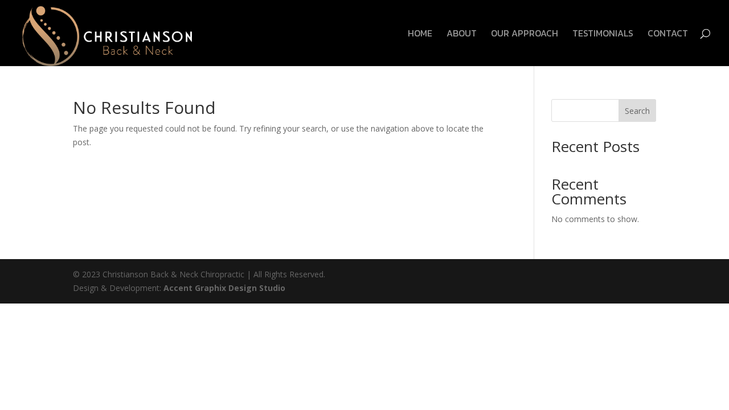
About (462, 34)
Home (420, 34)
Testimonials (602, 34)
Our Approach (524, 34)
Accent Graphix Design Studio (224, 287)
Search (637, 110)
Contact (668, 34)
